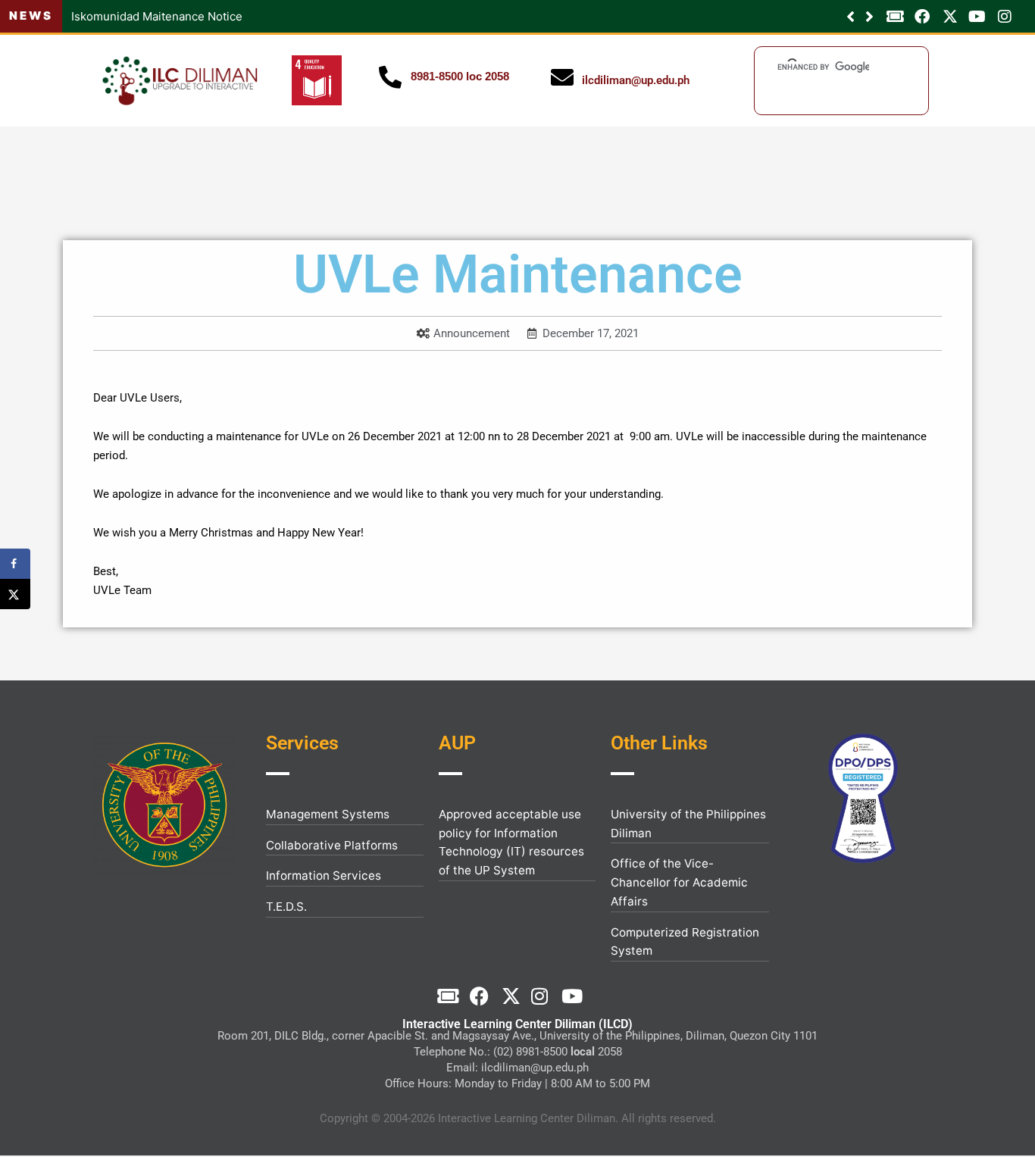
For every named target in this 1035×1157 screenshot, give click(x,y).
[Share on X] (15, 594)
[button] (869, 16)
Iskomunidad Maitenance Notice (156, 16)
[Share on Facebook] (15, 564)
